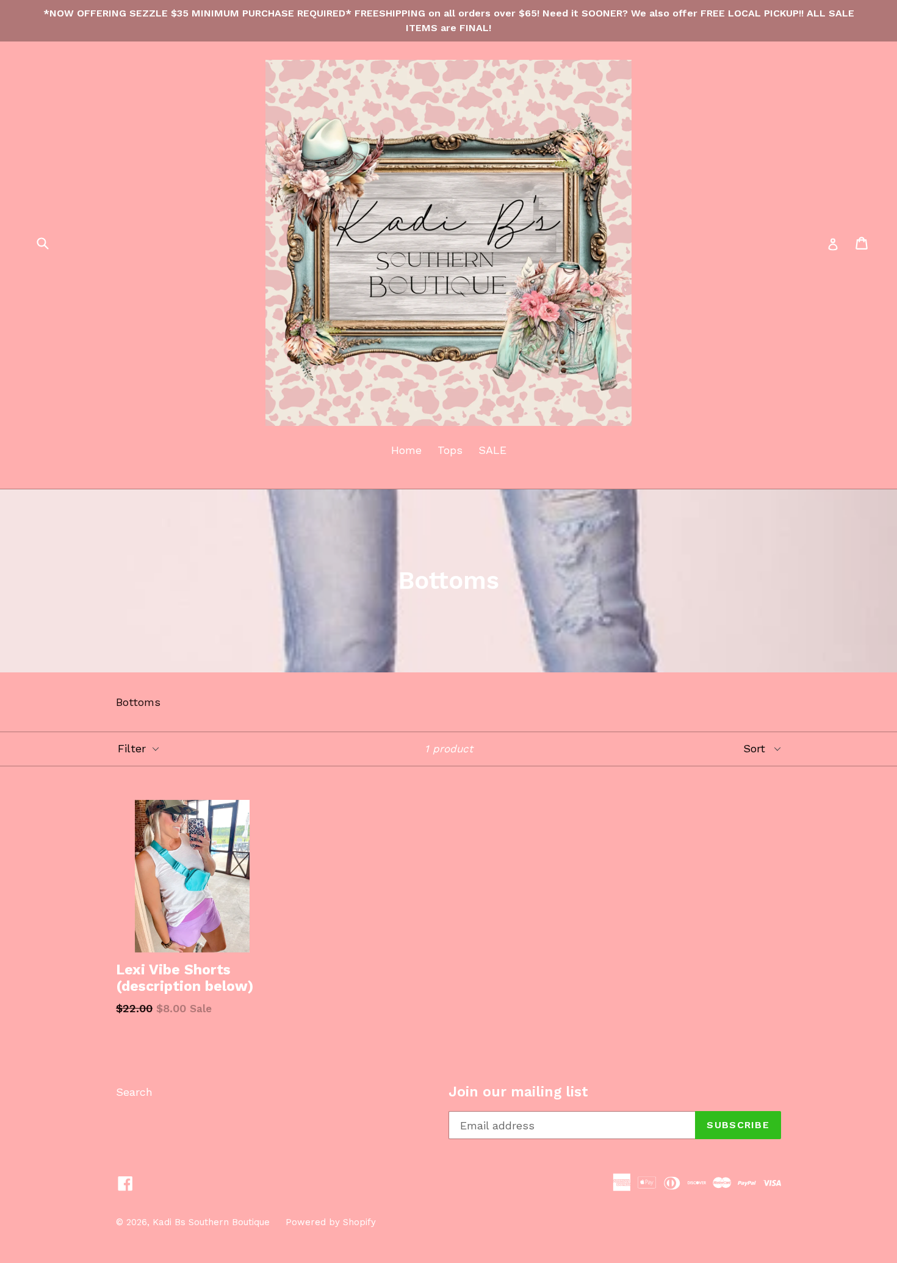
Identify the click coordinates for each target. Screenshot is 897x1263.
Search (134, 1091)
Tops (450, 450)
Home (406, 450)
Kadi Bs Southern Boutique (211, 1222)
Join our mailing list (518, 1092)
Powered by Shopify (331, 1222)
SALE (492, 450)
